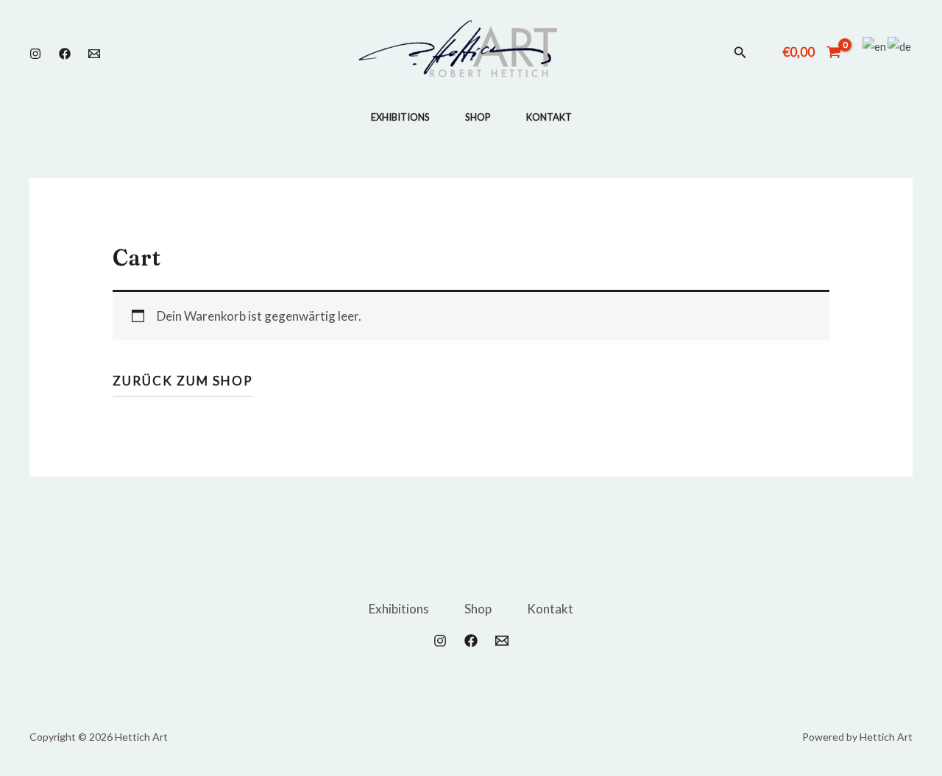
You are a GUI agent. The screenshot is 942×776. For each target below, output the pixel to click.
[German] (900, 45)
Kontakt (549, 117)
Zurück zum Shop (183, 380)
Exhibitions (400, 117)
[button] (740, 52)
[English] (875, 45)
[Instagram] (35, 54)
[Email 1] (94, 54)
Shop (478, 117)
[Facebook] (65, 54)
